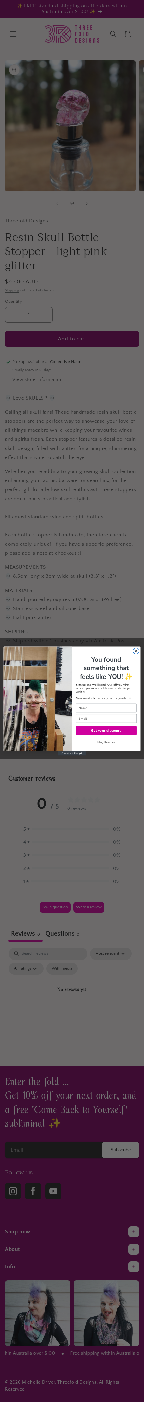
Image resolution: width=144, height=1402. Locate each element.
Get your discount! (106, 730)
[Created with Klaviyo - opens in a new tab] (72, 753)
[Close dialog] (136, 651)
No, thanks (106, 742)
